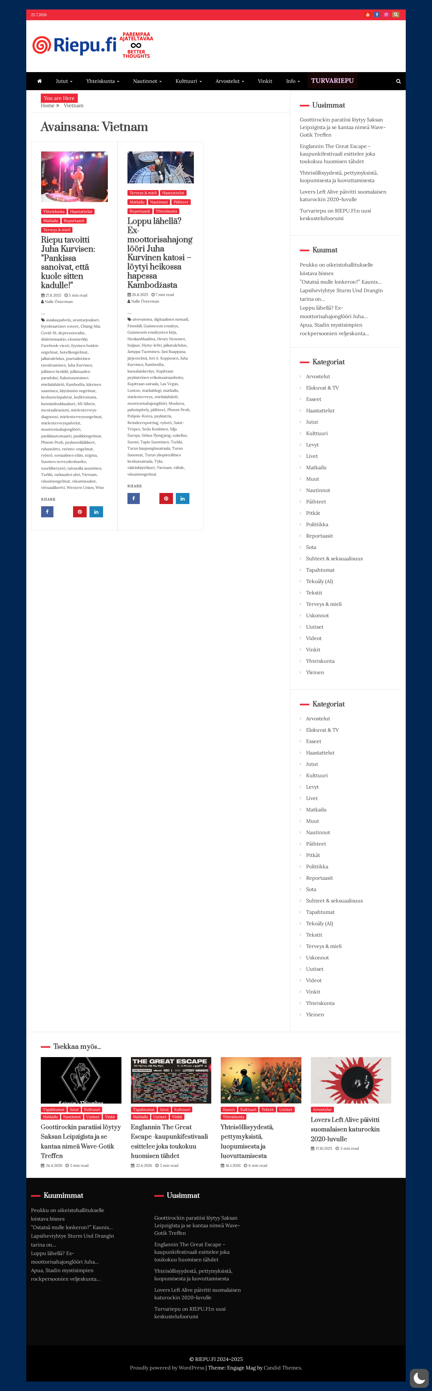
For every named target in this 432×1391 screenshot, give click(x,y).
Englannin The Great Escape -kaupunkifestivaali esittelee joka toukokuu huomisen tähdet (337, 153)
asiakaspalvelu (58, 319)
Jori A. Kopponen (163, 358)
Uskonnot (317, 615)
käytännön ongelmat (78, 390)
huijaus (133, 345)
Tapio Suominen (154, 442)
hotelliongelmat (74, 352)
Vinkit (265, 81)
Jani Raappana (173, 351)
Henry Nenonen (171, 338)
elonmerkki (77, 339)
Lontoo (133, 390)
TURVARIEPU (332, 80)
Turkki (46, 474)
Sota (311, 547)
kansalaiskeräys (140, 371)
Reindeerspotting (142, 422)
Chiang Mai (90, 326)
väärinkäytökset (141, 467)
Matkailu (50, 220)
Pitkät (313, 513)
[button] (419, 1378)
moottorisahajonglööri (60, 429)
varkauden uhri (67, 474)
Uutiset (315, 627)
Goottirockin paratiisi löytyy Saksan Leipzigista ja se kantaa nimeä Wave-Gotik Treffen (343, 127)
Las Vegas (169, 383)
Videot (314, 638)
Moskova (176, 403)
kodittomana (85, 397)
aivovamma (142, 319)
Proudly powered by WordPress (168, 1367)
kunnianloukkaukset (58, 403)
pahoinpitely (138, 409)
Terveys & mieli (56, 229)
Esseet (313, 399)
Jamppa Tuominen (143, 351)
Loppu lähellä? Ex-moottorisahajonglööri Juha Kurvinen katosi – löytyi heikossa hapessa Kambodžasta (160, 253)
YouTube (367, 14)
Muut (312, 479)
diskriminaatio (53, 339)
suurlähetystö (53, 468)
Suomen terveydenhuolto (63, 461)
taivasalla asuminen (84, 468)
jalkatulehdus (52, 358)
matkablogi (151, 390)
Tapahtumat (320, 570)
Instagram (386, 14)
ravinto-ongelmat (77, 448)
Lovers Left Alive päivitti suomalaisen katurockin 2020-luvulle (345, 1129)
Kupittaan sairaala (142, 383)
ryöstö (46, 455)
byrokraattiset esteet (60, 326)
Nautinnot (145, 81)
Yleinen (315, 672)
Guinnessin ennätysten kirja (151, 332)
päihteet (158, 409)
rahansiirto (50, 448)
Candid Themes (282, 1367)
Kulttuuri (186, 81)
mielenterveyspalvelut (60, 423)
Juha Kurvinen (80, 365)
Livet (312, 456)
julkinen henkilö (54, 371)
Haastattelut (81, 211)
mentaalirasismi (55, 410)
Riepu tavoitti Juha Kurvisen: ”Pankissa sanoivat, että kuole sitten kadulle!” (68, 263)
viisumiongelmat (55, 481)
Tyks (158, 461)
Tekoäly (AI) (319, 581)
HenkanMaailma (141, 338)
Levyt (312, 444)
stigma (91, 455)
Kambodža (75, 384)
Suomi (133, 442)
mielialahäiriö (166, 396)
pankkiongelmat (87, 436)
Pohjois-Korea (139, 416)
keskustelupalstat (56, 397)
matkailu (170, 390)
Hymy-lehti (152, 345)
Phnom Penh (52, 442)
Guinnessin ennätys (161, 325)
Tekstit (314, 592)
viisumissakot (84, 481)
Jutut (62, 81)
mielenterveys (140, 396)
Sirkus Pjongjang (156, 435)
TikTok (395, 14)
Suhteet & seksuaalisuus (334, 558)
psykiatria (162, 416)
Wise (100, 487)
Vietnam (89, 474)
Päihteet (181, 202)
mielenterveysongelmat (81, 416)
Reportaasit (74, 220)
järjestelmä (137, 358)
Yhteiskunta (100, 81)
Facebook (377, 14)
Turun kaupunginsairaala (148, 448)
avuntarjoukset (86, 319)
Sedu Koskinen (155, 429)
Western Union (80, 487)
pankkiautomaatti (56, 436)
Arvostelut (228, 81)
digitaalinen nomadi (171, 319)
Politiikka (317, 524)
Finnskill (134, 325)
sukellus (180, 435)
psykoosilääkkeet (80, 442)
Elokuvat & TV (322, 388)
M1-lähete (86, 403)
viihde (179, 467)
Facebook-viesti (55, 345)
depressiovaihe (71, 332)
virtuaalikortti (53, 487)
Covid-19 (48, 332)
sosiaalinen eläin (68, 455)
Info (290, 81)
